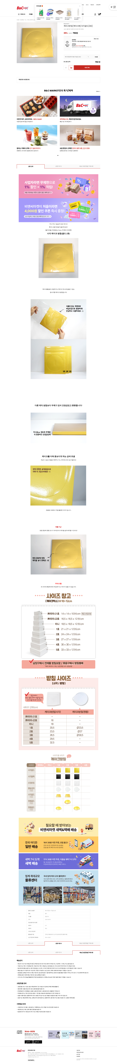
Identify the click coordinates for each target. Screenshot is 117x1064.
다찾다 (113, 7)
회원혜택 (78, 1056)
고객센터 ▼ (98, 4)
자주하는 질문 (36, 1042)
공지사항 (78, 1054)
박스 (26, 20)
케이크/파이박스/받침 (31, 20)
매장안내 (92, 4)
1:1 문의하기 (28, 1042)
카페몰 (31, 14)
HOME (18, 20)
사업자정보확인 (31, 1060)
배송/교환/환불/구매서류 (86, 166)
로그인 (87, 4)
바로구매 (87, 68)
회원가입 (82, 4)
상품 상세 (30, 166)
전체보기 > (98, 91)
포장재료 (22, 20)
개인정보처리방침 (79, 1052)
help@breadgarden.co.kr (44, 1055)
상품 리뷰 (58, 166)
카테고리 (22, 14)
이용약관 (78, 1050)
